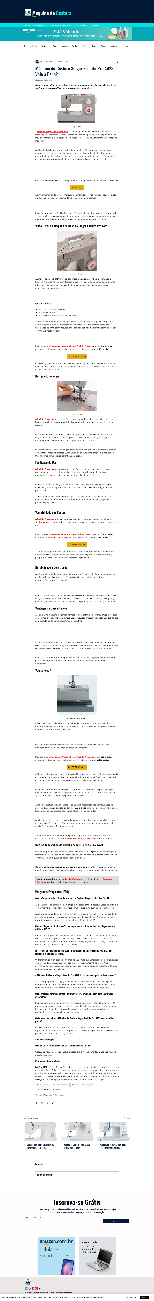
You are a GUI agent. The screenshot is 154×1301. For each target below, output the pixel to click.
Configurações (131, 1297)
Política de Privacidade (95, 1297)
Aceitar (144, 1297)
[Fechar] (151, 1297)
